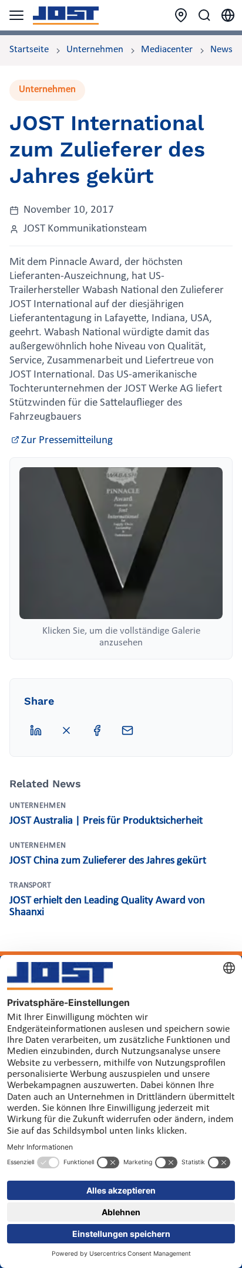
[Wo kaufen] (181, 15)
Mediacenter (167, 50)
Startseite (29, 50)
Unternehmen (94, 50)
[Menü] (16, 15)
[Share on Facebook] (97, 730)
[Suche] (204, 15)
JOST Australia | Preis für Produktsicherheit (106, 821)
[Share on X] (66, 730)
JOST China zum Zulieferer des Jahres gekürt (107, 860)
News (221, 50)
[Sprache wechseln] (228, 15)
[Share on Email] (127, 730)
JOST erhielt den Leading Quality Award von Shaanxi (107, 906)
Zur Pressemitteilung (67, 440)
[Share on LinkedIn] (36, 730)
